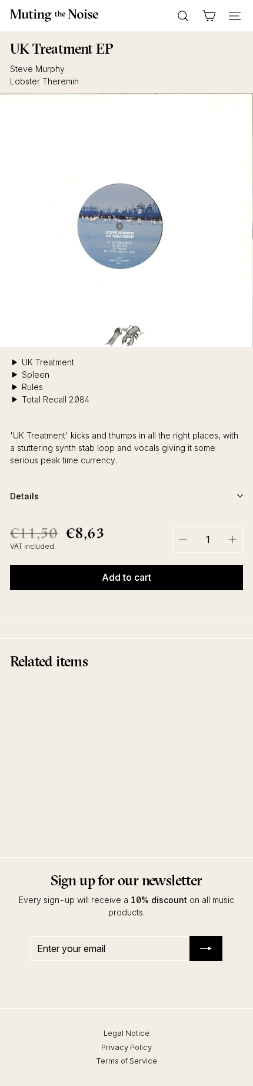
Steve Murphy (37, 69)
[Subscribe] (205, 948)
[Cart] (209, 16)
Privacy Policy (126, 1047)
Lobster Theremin (44, 81)
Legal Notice (126, 1033)
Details (24, 496)
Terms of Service (126, 1060)
